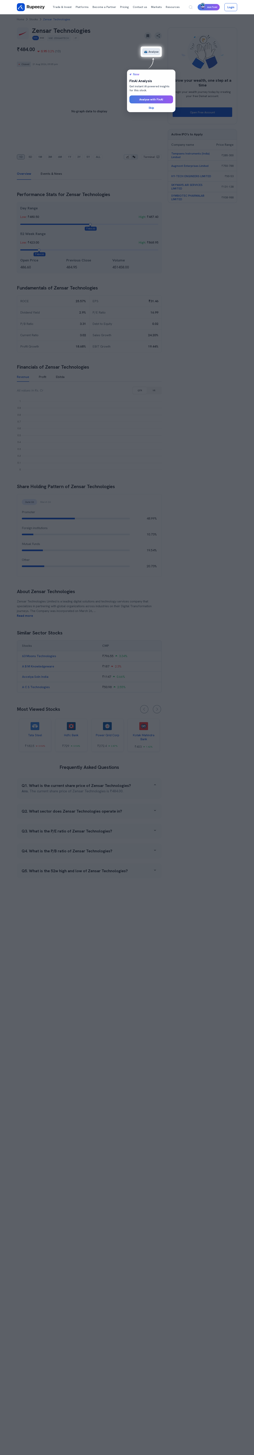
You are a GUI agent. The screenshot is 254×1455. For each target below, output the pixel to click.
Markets (156, 7)
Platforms (82, 7)
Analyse (153, 51)
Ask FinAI (212, 7)
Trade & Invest (62, 7)
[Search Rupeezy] (191, 7)
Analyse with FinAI (151, 99)
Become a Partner (104, 7)
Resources (173, 7)
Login (230, 7)
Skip (151, 108)
